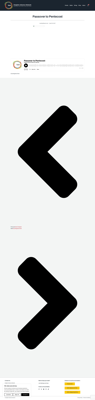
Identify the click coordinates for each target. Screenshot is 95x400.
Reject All (17, 394)
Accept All (25, 394)
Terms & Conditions (86, 397)
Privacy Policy (79, 397)
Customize (8, 394)
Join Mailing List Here (43, 383)
